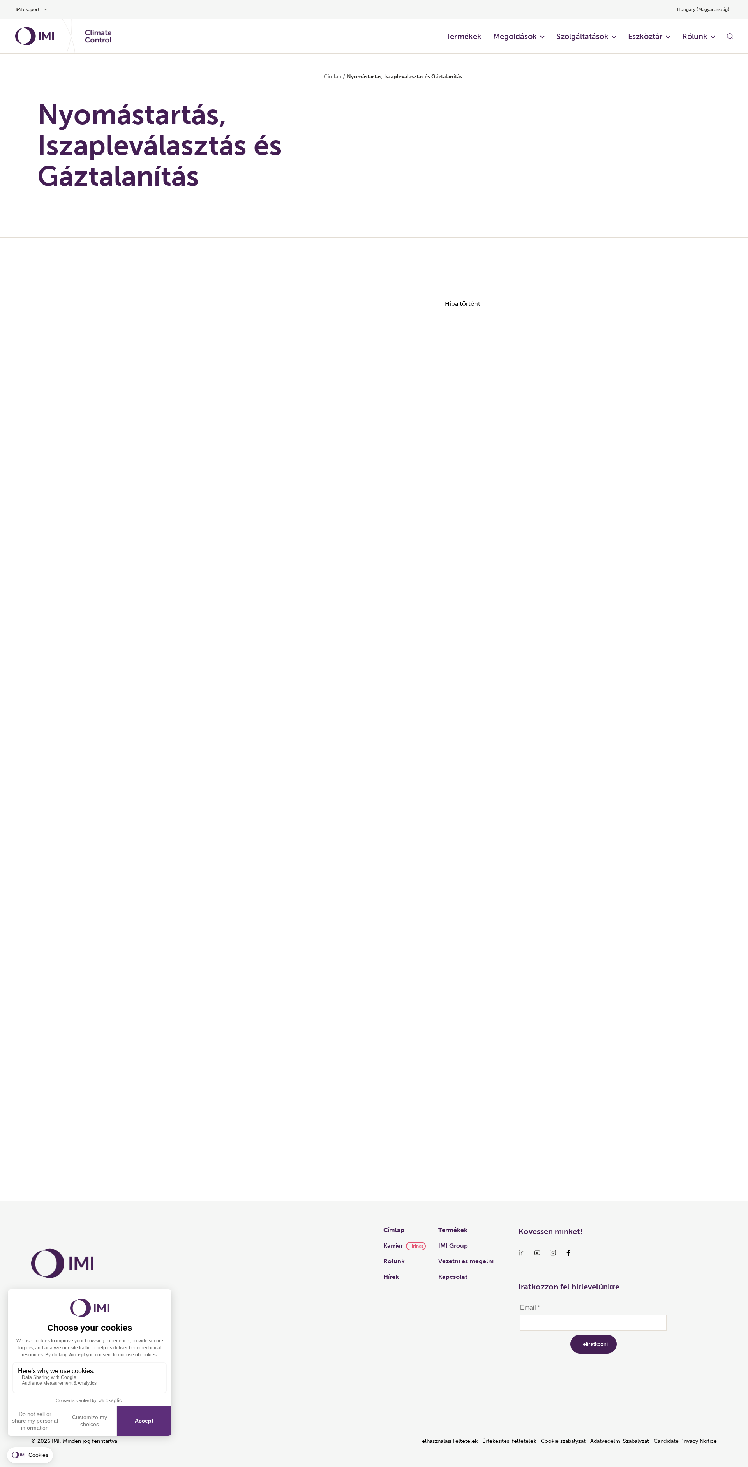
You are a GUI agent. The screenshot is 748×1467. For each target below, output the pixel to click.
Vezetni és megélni (466, 1261)
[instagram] (553, 1253)
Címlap (332, 76)
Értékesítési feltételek (509, 1441)
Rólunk (694, 36)
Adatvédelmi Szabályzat (619, 1441)
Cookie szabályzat (563, 1441)
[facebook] (568, 1253)
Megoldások (515, 36)
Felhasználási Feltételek (448, 1441)
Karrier (393, 1245)
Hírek (391, 1276)
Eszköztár (645, 36)
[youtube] (537, 1253)
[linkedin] (522, 1253)
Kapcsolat (453, 1276)
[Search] (730, 36)
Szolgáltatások (582, 36)
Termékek (464, 36)
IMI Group (453, 1245)
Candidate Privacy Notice (685, 1441)
